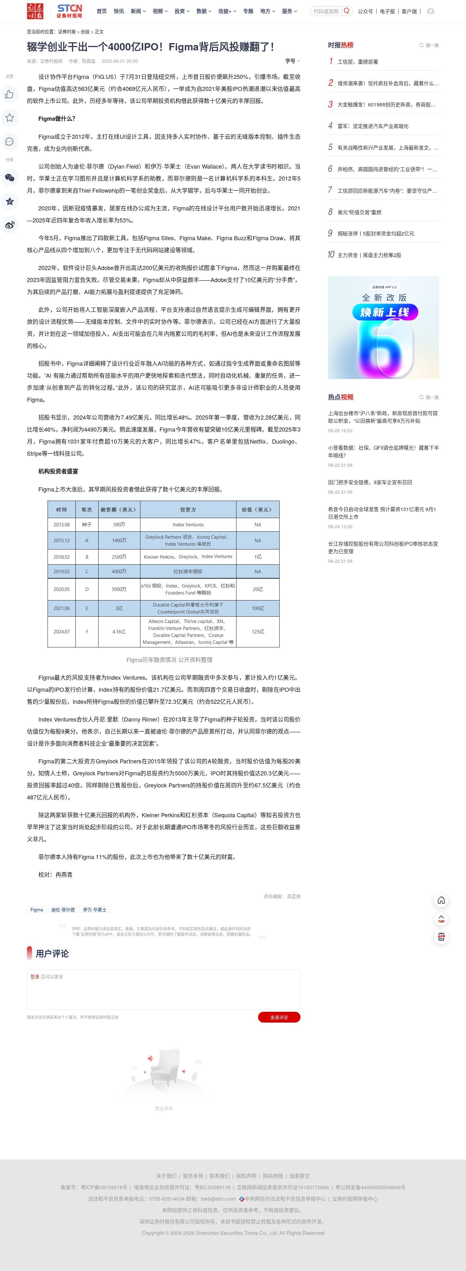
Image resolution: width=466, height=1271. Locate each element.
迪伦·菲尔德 (63, 909)
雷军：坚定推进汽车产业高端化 (373, 126)
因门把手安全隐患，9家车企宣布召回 (370, 482)
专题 (248, 11)
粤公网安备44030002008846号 (370, 1187)
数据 (202, 11)
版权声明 (246, 1175)
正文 (99, 31)
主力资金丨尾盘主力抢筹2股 (369, 255)
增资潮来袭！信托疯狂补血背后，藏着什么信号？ (388, 83)
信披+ (224, 11)
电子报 (387, 11)
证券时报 (67, 31)
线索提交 (299, 1175)
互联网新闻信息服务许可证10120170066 (283, 1187)
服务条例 (193, 1175)
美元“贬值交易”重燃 (359, 212)
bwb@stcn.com (218, 1198)
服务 (287, 11)
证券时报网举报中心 (355, 1198)
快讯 (119, 11)
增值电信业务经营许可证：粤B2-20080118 (182, 1187)
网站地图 (273, 1175)
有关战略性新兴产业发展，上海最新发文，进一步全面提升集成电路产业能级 (388, 147)
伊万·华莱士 (95, 909)
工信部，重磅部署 (358, 61)
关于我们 (166, 1175)
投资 (180, 11)
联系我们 (220, 1175)
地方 (265, 11)
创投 (85, 31)
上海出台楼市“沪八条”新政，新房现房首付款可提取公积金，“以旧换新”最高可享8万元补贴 (383, 416)
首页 (102, 11)
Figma (36, 909)
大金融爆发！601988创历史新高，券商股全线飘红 (388, 104)
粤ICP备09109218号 (104, 1187)
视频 (158, 11)
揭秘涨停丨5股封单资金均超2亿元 (376, 233)
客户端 (409, 11)
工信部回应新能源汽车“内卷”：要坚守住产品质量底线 (388, 190)
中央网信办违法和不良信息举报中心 (285, 1198)
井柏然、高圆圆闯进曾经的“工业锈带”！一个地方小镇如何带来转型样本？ (388, 169)
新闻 (136, 11)
